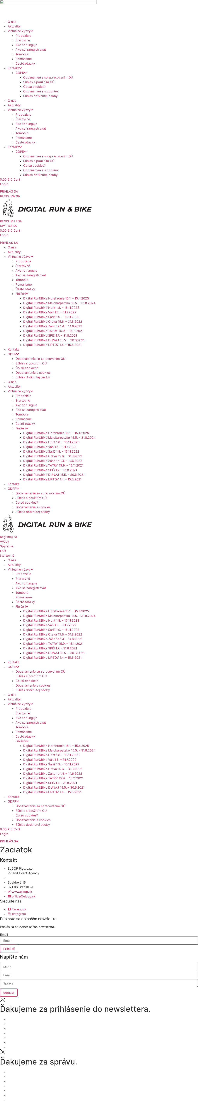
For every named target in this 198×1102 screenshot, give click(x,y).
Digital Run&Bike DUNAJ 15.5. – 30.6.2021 (53, 340)
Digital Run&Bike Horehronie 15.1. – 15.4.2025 (56, 298)
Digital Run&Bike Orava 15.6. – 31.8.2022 (52, 321)
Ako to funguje (26, 45)
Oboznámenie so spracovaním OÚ (48, 77)
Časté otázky (25, 63)
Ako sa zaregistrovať (30, 49)
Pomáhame (23, 59)
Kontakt (13, 68)
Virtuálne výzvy (19, 31)
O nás (12, 22)
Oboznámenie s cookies (40, 91)
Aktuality (14, 26)
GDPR (19, 73)
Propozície (23, 36)
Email (4, 934)
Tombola (21, 54)
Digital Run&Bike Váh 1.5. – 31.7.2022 (49, 312)
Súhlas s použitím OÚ (39, 82)
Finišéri (20, 294)
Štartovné (22, 40)
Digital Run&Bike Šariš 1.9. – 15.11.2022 (51, 317)
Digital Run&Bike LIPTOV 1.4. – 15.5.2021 (52, 345)
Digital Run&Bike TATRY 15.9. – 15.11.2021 (53, 331)
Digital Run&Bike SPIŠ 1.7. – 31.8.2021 (50, 335)
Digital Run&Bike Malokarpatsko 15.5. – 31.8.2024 (59, 303)
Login (4, 184)
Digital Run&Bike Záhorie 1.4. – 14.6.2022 (52, 326)
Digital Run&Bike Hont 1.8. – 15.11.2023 (51, 308)
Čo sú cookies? (34, 87)
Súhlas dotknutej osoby (40, 96)
